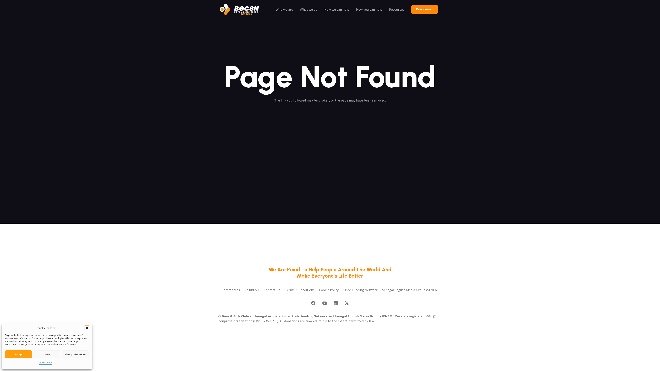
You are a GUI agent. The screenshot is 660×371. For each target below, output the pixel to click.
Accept (18, 354)
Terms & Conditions (300, 290)
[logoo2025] (241, 9)
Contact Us (272, 290)
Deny (47, 354)
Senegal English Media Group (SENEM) (410, 290)
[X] (347, 303)
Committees (231, 290)
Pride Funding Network (360, 290)
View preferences (75, 354)
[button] (87, 328)
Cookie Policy (45, 362)
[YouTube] (324, 303)
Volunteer (252, 290)
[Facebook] (313, 303)
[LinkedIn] (336, 303)
